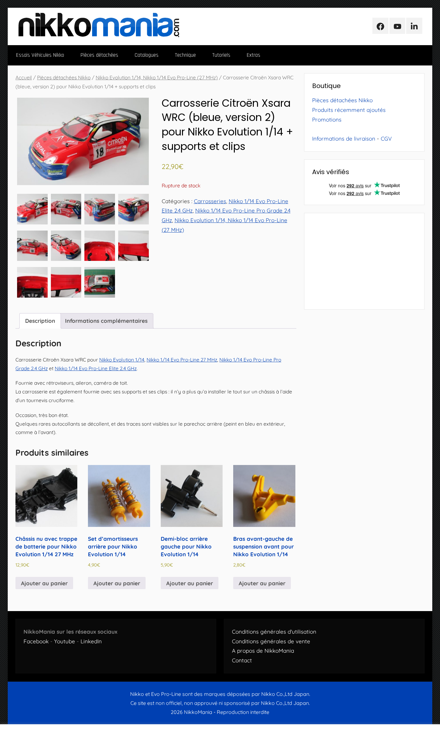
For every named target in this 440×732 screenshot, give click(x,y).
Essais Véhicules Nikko (40, 55)
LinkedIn (91, 641)
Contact (242, 660)
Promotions (326, 119)
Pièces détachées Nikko (64, 77)
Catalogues (146, 55)
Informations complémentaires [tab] (106, 320)
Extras (253, 55)
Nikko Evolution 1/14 (121, 360)
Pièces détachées (99, 55)
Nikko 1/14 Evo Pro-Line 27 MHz (182, 360)
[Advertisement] (364, 261)
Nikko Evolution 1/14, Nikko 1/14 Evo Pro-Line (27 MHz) (157, 77)
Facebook (36, 641)
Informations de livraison (343, 138)
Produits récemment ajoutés (349, 109)
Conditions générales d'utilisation (274, 631)
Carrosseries (210, 201)
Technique (185, 55)
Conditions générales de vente (271, 641)
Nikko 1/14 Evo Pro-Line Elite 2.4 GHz (96, 368)
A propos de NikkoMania (263, 650)
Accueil (23, 77)
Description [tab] (40, 320)
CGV (386, 138)
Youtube (64, 641)
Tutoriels (221, 55)
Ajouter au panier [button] (44, 583)
